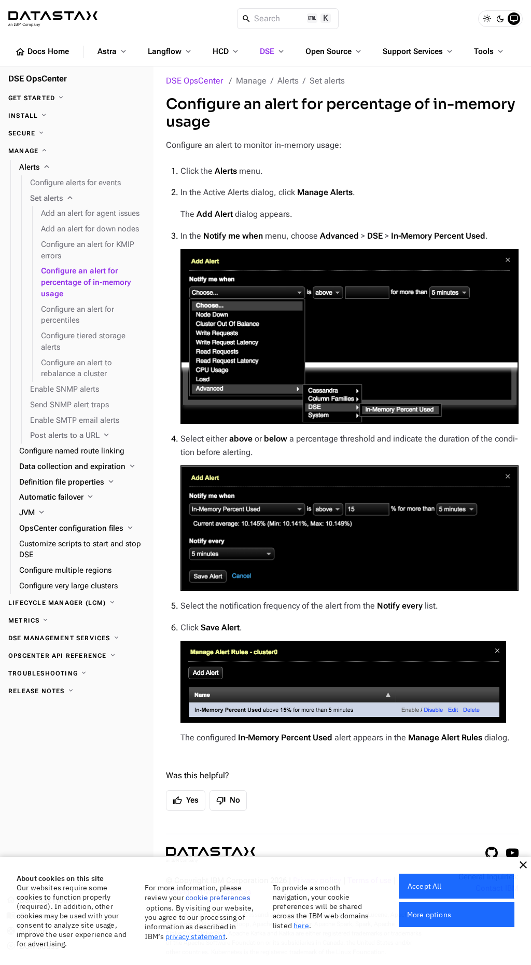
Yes (186, 800)
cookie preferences (218, 897)
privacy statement (195, 936)
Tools (489, 51)
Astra (112, 51)
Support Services (418, 51)
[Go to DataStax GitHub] (491, 853)
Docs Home (42, 52)
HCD (226, 51)
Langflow (170, 51)
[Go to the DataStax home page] (210, 855)
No (228, 800)
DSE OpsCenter (194, 81)
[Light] (487, 18)
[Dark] (500, 18)
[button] (523, 864)
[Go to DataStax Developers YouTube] (512, 853)
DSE (273, 51)
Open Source (334, 51)
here (301, 925)
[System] (514, 18)
